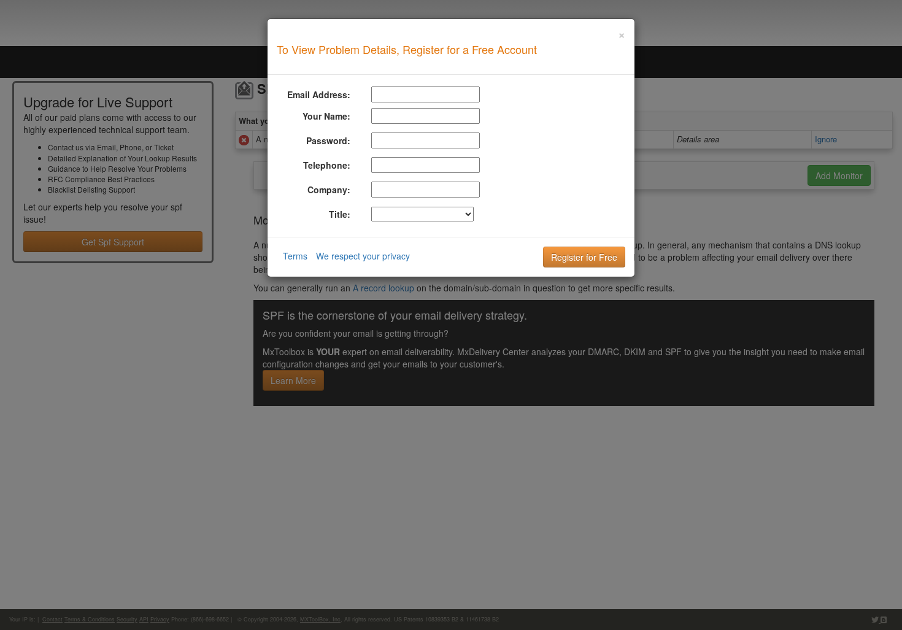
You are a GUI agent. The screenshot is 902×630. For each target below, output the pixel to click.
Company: (328, 189)
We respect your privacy (363, 256)
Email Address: (318, 94)
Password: (328, 140)
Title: (339, 214)
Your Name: (326, 116)
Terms (295, 256)
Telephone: (326, 165)
